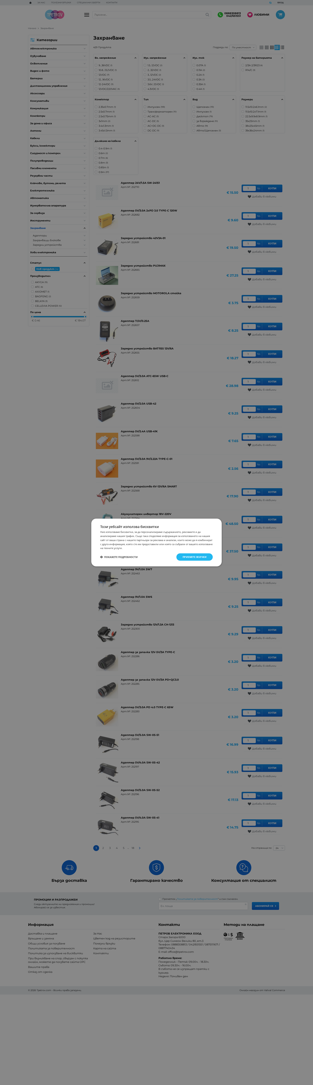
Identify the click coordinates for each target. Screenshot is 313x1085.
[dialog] (156, 542)
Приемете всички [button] (195, 556)
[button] (119, 557)
